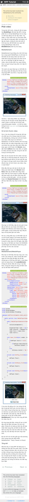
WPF (4, 5)
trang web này (13, 126)
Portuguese (11, 484)
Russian (19, 484)
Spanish (10, 486)
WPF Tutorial (10, 2)
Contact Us (11, 500)
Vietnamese (20, 486)
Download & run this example (18, 77)
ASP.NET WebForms (22, 5)
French (10, 481)
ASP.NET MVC (11, 5)
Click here (9, 491)
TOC (24, 2)
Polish (19, 483)
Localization (21, 500)
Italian (9, 483)
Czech (19, 479)
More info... (11, 16)
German (19, 481)
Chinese (10, 479)
